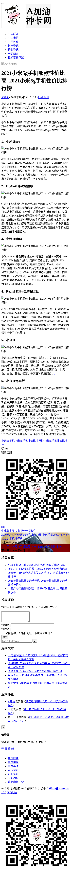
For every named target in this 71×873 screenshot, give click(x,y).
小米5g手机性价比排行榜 (29, 440)
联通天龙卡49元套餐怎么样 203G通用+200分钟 (35, 671)
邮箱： (6, 629)
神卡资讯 (13, 45)
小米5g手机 (8, 440)
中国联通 (13, 34)
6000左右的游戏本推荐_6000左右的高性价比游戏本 (37, 568)
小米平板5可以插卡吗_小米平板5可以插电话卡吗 (36, 565)
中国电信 (13, 37)
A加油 (5, 97)
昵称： (6, 625)
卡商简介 (13, 53)
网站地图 (12, 792)
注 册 (11, 748)
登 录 (4, 748)
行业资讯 (13, 49)
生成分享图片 (9, 530)
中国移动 (13, 41)
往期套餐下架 (16, 57)
